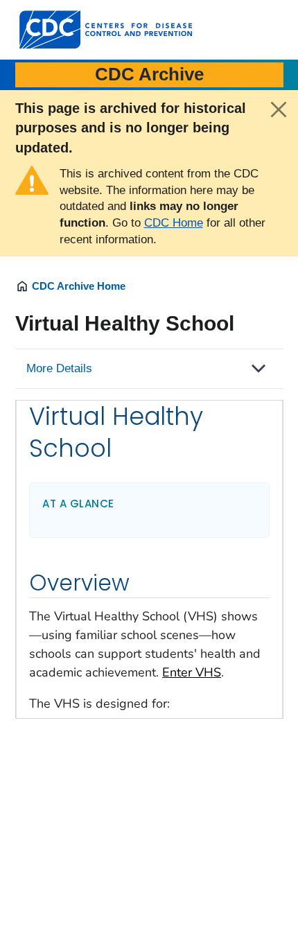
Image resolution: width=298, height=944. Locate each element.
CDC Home (173, 222)
